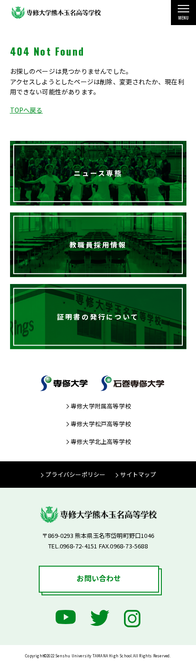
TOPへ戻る (26, 109)
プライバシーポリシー (75, 474)
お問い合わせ (99, 578)
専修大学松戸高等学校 (101, 423)
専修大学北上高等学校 (101, 441)
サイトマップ (138, 474)
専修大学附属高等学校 (101, 406)
